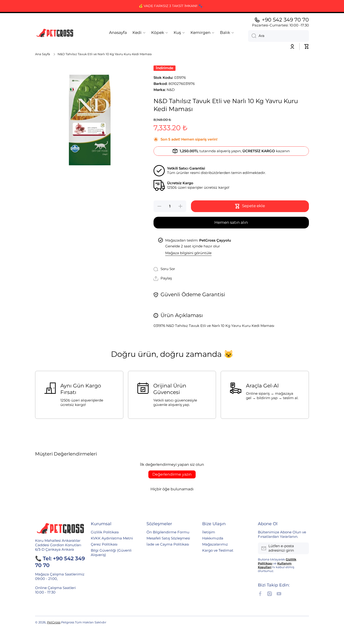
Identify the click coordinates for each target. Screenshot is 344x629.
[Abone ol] (303, 548)
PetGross (53, 622)
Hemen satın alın (231, 222)
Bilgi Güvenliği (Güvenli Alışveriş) (111, 552)
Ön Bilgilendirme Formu (167, 532)
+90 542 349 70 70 (285, 20)
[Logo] (55, 32)
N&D (171, 90)
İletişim (208, 532)
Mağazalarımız (215, 544)
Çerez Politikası (104, 544)
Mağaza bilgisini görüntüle (188, 253)
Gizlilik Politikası (105, 532)
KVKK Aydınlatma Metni (112, 538)
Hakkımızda (212, 538)
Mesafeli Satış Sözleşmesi (168, 538)
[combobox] (278, 36)
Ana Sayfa (42, 54)
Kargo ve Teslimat (217, 550)
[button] (306, 46)
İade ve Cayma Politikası (167, 544)
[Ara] (252, 36)
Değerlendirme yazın (172, 474)
